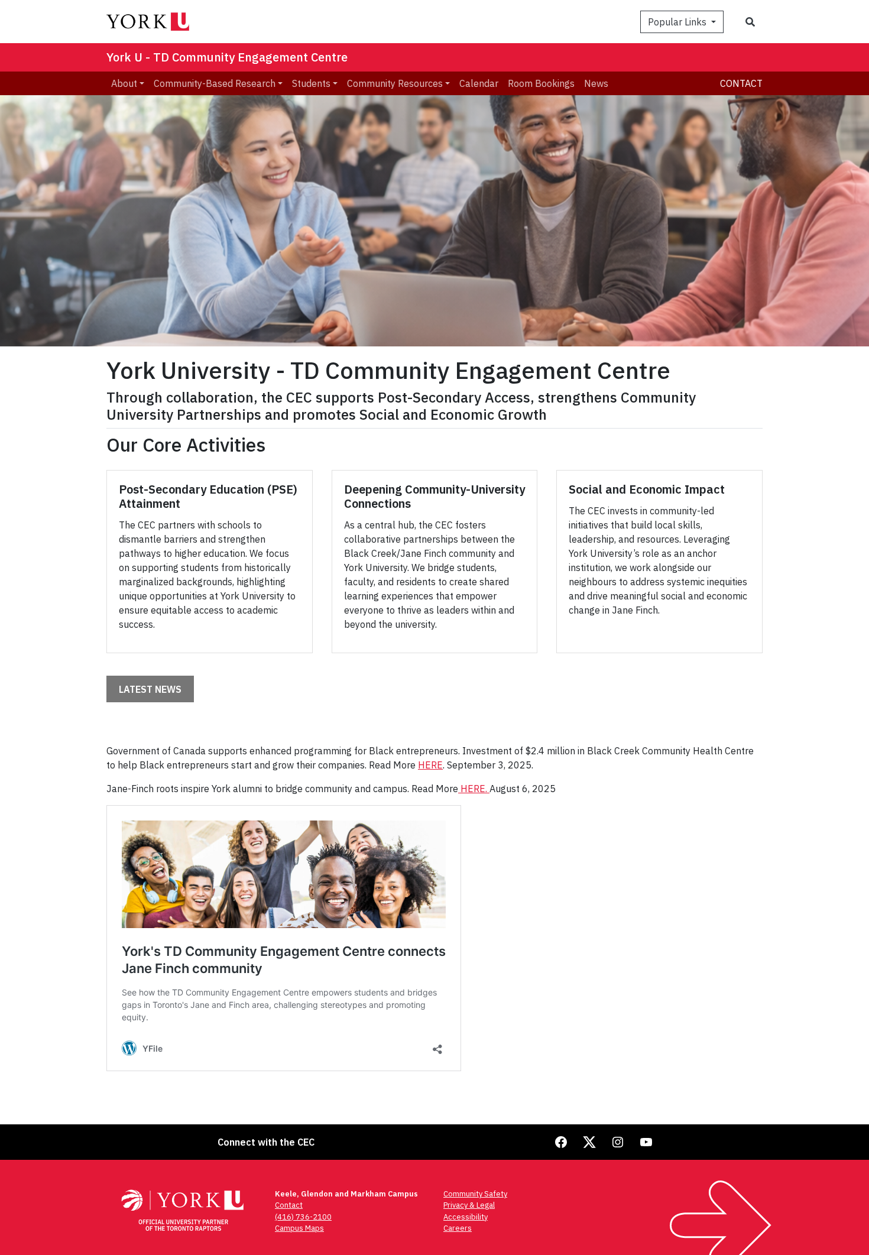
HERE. (473, 788)
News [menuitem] (596, 83)
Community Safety (475, 1194)
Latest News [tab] (150, 689)
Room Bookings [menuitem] (541, 83)
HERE (430, 765)
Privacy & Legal (469, 1205)
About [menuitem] (124, 83)
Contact (741, 83)
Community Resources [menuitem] (395, 83)
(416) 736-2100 (303, 1217)
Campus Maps (299, 1228)
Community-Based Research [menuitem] (214, 83)
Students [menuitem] (311, 83)
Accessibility (465, 1217)
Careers (457, 1228)
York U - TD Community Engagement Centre (227, 57)
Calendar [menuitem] (478, 83)
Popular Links (678, 22)
